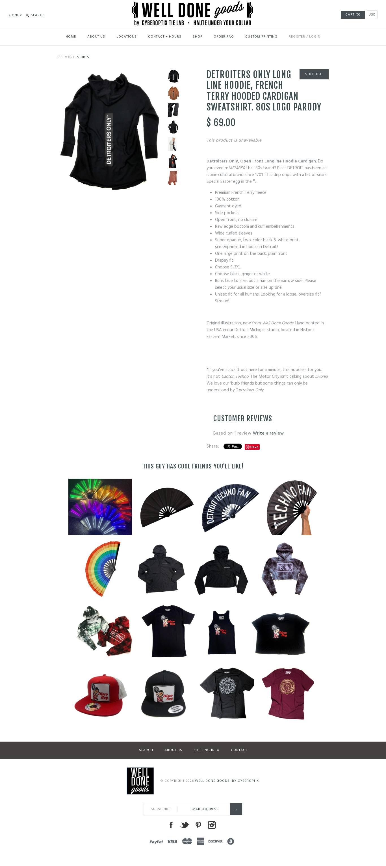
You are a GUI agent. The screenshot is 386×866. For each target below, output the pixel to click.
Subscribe (160, 809)
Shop (197, 37)
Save (254, 447)
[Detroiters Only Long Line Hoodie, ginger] (173, 93)
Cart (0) (353, 15)
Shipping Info (207, 750)
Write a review (268, 433)
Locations (126, 37)
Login (314, 37)
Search (146, 750)
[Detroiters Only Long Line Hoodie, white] (173, 144)
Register (297, 37)
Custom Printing (261, 37)
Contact (239, 750)
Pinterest (198, 825)
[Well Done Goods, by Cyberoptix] (193, 4)
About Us (96, 37)
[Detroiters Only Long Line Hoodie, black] (109, 72)
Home (71, 37)
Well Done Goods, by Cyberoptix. (227, 781)
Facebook (171, 825)
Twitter (184, 825)
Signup (15, 15)
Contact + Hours (164, 37)
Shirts (83, 57)
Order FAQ (224, 37)
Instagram (211, 825)
